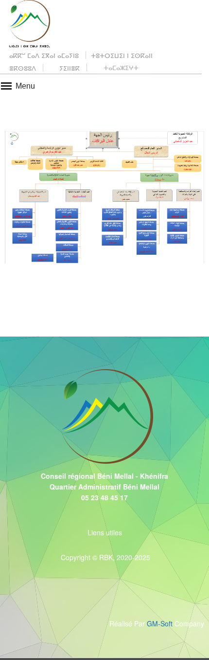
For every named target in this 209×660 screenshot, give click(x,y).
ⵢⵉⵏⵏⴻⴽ (68, 68)
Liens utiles (104, 532)
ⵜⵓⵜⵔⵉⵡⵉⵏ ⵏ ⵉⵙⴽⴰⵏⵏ (122, 55)
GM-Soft (160, 623)
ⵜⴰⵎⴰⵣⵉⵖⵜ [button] (121, 67)
